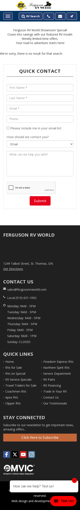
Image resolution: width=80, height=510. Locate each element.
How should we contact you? (28, 137)
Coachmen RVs (15, 391)
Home (9, 362)
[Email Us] (60, 16)
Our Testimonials (55, 403)
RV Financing (52, 385)
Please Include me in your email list (35, 128)
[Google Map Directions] (72, 16)
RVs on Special (15, 373)
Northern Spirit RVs (56, 368)
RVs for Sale (13, 368)
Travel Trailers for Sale (20, 385)
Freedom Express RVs (58, 362)
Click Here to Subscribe (40, 437)
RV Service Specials (18, 379)
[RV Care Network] (21, 5)
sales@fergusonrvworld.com (27, 289)
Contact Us (51, 397)
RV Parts (49, 379)
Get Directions (13, 269)
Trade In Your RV (55, 391)
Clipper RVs (13, 403)
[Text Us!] (63, 501)
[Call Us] (49, 16)
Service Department (57, 373)
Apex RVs (11, 397)
